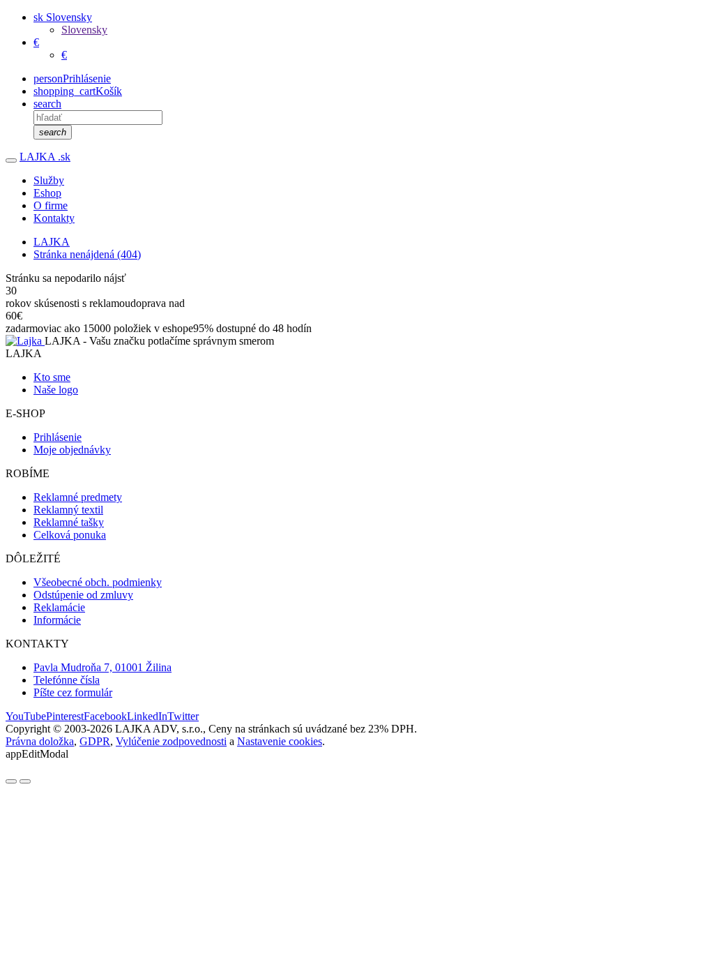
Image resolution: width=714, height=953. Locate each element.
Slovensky (84, 30)
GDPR (94, 741)
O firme (50, 205)
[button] (62, 17)
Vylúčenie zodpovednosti (171, 741)
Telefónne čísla (66, 680)
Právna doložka (40, 741)
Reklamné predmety (77, 497)
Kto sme (51, 377)
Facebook (105, 716)
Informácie (57, 620)
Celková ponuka (69, 535)
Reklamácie (59, 607)
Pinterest (65, 716)
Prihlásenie (57, 437)
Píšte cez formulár (72, 692)
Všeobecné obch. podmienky (97, 582)
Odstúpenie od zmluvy (83, 595)
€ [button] (36, 42)
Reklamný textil (68, 510)
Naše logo (55, 390)
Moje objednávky (72, 450)
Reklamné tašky (68, 522)
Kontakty (54, 218)
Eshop (47, 193)
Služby (48, 180)
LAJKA (45, 157)
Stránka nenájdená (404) (87, 254)
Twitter (183, 716)
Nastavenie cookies (279, 741)
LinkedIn (147, 716)
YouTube (26, 716)
